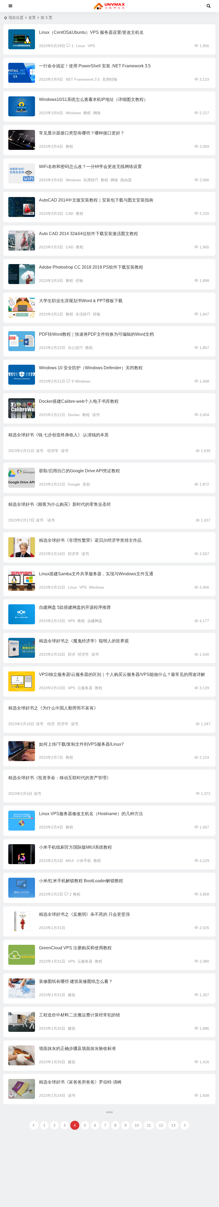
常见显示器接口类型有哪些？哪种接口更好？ (81, 133)
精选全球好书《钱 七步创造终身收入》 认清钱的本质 (58, 435)
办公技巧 (75, 348)
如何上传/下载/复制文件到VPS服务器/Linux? (81, 744)
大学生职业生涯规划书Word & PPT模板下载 (81, 300)
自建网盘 (94, 621)
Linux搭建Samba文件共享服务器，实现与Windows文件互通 (96, 574)
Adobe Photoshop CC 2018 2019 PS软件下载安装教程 (91, 267)
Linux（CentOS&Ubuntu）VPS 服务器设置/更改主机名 (91, 32)
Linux (80, 46)
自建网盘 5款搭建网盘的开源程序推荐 (75, 607)
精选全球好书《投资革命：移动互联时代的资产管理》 (59, 777)
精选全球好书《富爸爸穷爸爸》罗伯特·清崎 (80, 1082)
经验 (79, 280)
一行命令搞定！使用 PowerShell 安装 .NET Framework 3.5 (95, 66)
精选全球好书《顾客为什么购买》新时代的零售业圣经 (59, 504)
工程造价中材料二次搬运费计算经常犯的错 (79, 1015)
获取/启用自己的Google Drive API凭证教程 (79, 471)
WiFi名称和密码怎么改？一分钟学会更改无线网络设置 (90, 166)
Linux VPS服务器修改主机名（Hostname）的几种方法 (91, 813)
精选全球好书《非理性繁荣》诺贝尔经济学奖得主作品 (90, 540)
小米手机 (83, 861)
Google (74, 484)
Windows (73, 113)
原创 (86, 484)
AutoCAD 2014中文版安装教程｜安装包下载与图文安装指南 (96, 200)
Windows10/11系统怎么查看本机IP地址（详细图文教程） (93, 99)
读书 (96, 415)
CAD (69, 213)
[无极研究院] (109, 6)
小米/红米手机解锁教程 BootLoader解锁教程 (81, 880)
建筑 (71, 995)
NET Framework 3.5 (83, 79)
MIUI (70, 861)
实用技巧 (90, 180)
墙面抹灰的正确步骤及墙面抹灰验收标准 (77, 1048)
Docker (74, 415)
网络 (97, 113)
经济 (71, 654)
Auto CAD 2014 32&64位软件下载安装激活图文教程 (88, 233)
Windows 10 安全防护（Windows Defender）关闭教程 (91, 368)
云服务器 (84, 688)
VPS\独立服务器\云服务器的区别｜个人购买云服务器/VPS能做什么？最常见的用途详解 (122, 674)
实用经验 (109, 79)
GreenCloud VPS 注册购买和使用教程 (75, 948)
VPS (91, 46)
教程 (87, 113)
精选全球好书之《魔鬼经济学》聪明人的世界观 (84, 641)
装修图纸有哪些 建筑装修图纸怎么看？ (76, 981)
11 (149, 1125)
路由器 (126, 180)
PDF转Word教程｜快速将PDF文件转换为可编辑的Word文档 (96, 334)
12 (161, 1125)
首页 (32, 17)
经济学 (52, 451)
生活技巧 (83, 314)
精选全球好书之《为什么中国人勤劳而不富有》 (53, 708)
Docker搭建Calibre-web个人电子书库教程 (79, 401)
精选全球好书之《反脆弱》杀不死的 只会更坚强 (84, 914)
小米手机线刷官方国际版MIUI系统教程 (75, 847)
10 (137, 1125)
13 (173, 1125)
